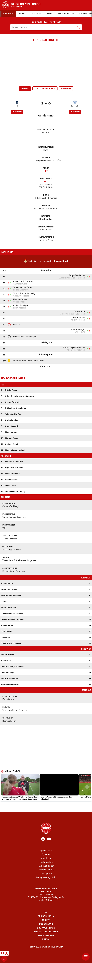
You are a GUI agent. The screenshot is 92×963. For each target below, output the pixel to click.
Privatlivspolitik (46, 870)
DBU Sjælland (46, 936)
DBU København (46, 928)
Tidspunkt (46, 206)
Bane (46, 195)
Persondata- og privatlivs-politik (46, 947)
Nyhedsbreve (46, 851)
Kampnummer (46, 147)
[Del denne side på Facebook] (2, 954)
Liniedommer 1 (46, 227)
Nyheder (46, 854)
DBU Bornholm (46, 916)
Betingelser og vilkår (46, 878)
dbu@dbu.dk (47, 900)
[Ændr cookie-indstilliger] (4, 959)
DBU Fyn (46, 920)
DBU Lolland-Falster (46, 932)
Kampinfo (25, 89)
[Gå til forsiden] (20, 4)
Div (46, 171)
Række (46, 158)
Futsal (46, 940)
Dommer (46, 216)
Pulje (46, 168)
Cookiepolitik (46, 874)
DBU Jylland (46, 924)
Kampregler (66, 89)
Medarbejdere (46, 862)
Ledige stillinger (46, 866)
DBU (46, 913)
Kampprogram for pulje (44, 89)
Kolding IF (75, 106)
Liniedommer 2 (46, 237)
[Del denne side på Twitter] (6, 954)
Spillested (46, 179)
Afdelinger (46, 858)
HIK (17, 106)
